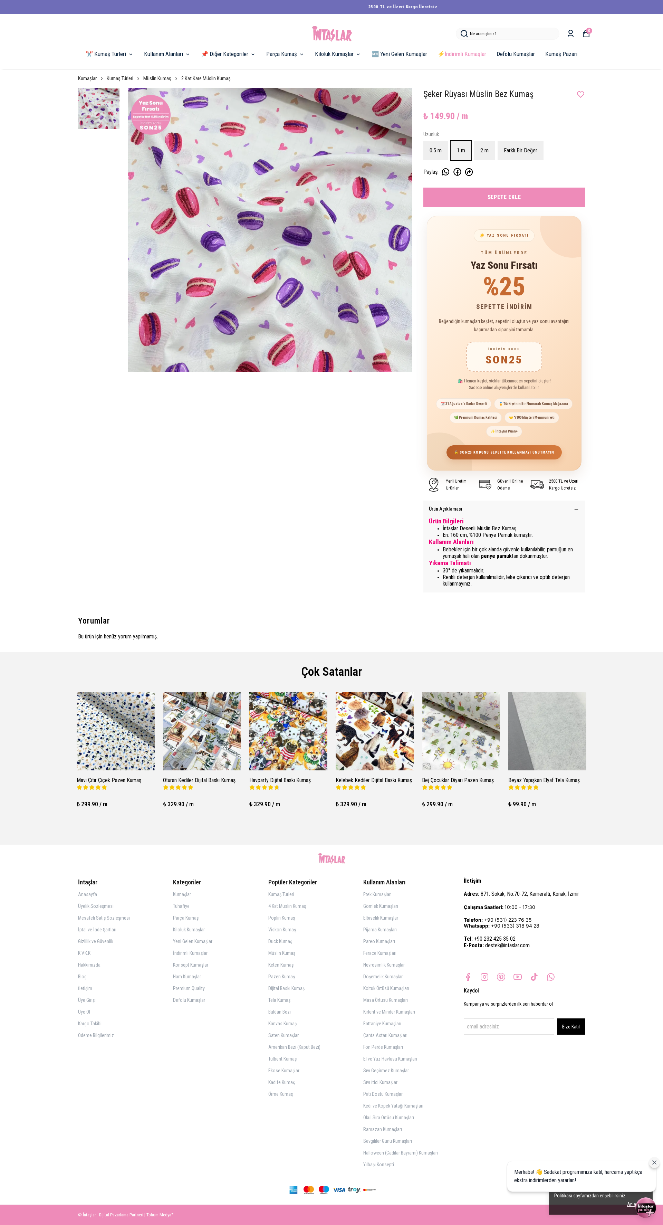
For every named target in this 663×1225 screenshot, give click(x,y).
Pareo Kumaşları (379, 941)
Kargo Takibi (90, 1023)
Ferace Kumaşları (379, 953)
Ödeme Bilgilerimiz (96, 1035)
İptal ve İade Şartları (97, 929)
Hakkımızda (89, 965)
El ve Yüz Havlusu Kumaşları (390, 1059)
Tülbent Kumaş (282, 1059)
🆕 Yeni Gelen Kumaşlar (399, 53)
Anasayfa (87, 894)
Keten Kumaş (281, 965)
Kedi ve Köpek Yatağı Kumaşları (393, 1106)
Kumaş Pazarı (561, 53)
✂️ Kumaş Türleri (106, 53)
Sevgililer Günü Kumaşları (387, 1141)
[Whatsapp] (551, 977)
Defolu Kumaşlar (516, 53)
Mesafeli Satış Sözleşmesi (104, 918)
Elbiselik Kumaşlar (380, 918)
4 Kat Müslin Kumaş (287, 906)
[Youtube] (517, 977)
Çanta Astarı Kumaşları (385, 1035)
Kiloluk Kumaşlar (334, 53)
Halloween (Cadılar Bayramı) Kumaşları (400, 1153)
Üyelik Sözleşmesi (96, 906)
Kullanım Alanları (163, 53)
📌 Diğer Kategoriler (224, 53)
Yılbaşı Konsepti (378, 1164)
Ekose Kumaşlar (283, 1070)
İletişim (85, 988)
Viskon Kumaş (282, 929)
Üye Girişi (87, 1000)
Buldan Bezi (279, 1012)
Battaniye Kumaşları (382, 1023)
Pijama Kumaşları (380, 929)
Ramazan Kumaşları (382, 1129)
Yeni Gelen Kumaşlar (192, 941)
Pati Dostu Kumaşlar (383, 1094)
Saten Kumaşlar (283, 1035)
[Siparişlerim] (570, 33)
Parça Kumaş (281, 53)
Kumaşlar (87, 78)
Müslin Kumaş (157, 78)
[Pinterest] (501, 977)
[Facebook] (468, 977)
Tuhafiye (181, 906)
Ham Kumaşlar (187, 976)
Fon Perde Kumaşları (383, 1047)
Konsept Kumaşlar (190, 965)
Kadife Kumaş (281, 1082)
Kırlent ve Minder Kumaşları (389, 1012)
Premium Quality (189, 988)
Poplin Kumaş (281, 918)
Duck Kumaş (280, 941)
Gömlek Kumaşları (380, 906)
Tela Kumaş (279, 1000)
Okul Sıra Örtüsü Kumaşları (388, 1117)
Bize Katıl (571, 1026)
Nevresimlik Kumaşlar (384, 965)
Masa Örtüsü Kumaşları (385, 1000)
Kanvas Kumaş (282, 1023)
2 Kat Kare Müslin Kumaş (206, 78)
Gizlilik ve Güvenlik (95, 941)
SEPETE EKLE (504, 197)
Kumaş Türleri (120, 78)
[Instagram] (484, 977)
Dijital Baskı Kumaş (286, 988)
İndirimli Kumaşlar (190, 953)
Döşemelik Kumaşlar (383, 976)
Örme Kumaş (280, 1094)
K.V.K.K (84, 953)
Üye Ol (84, 1012)
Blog (82, 976)
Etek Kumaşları (377, 894)
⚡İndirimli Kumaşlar (462, 53)
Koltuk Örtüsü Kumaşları (386, 988)
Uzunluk (431, 134)
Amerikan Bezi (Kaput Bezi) (294, 1047)
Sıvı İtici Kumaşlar (380, 1082)
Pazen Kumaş (281, 976)
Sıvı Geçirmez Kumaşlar (386, 1070)
